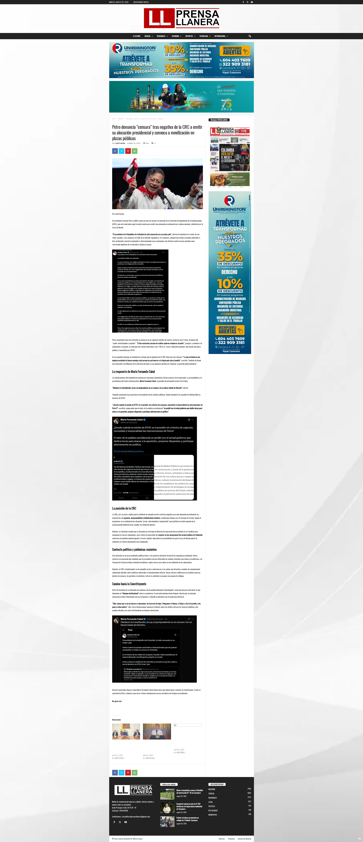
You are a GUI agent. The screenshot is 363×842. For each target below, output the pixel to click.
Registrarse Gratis (141, 2)
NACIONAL (126, 121)
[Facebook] (243, 2)
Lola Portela (120, 143)
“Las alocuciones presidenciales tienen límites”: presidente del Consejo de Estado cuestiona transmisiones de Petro (124, 748)
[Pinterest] (128, 151)
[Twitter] (247, 2)
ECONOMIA (175, 36)
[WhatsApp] (134, 151)
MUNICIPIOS (212, 814)
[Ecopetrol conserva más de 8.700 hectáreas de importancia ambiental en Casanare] (167, 808)
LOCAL (210, 802)
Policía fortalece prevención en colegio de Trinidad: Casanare (188, 819)
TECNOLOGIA (203, 36)
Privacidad (231, 839)
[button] (250, 36)
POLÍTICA (135, 121)
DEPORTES (189, 36)
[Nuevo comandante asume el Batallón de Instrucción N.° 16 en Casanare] (167, 794)
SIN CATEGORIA (146, 121)
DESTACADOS (213, 810)
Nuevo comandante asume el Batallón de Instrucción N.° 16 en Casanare (190, 791)
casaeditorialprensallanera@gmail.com (136, 816)
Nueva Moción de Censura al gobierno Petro (187, 745)
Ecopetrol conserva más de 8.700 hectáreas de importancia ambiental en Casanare (189, 806)
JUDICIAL (147, 36)
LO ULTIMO (136, 36)
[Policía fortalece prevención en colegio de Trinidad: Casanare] (167, 821)
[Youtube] (252, 2)
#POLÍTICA (120, 119)
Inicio (113, 119)
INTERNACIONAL (220, 36)
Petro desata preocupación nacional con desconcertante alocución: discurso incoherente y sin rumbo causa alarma (156, 748)
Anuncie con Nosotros (244, 839)
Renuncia (222, 839)
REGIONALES (161, 36)
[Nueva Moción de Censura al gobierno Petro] (188, 732)
